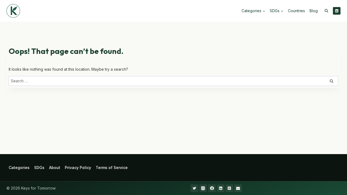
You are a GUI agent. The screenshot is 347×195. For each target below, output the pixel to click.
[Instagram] (203, 188)
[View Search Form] (326, 11)
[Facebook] (212, 188)
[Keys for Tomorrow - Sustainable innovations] (13, 11)
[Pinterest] (229, 188)
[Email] (238, 188)
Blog (314, 10)
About (54, 167)
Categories (19, 167)
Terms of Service (112, 167)
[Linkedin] (336, 11)
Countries (296, 10)
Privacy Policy (78, 167)
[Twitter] (194, 188)
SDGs (39, 167)
